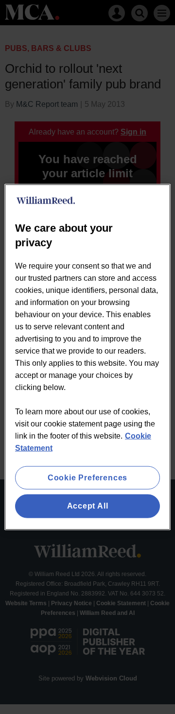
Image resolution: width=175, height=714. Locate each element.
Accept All (87, 506)
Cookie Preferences (87, 478)
